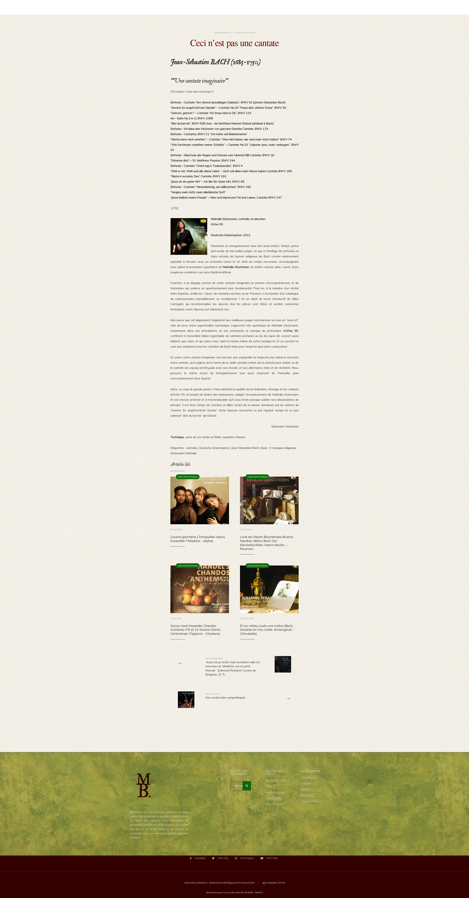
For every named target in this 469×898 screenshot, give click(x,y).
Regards (306, 789)
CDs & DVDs (240, 33)
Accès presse (273, 798)
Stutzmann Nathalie (183, 453)
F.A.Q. (269, 786)
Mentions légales (275, 792)
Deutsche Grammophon (214, 448)
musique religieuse (284, 448)
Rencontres (307, 795)
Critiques (250, 33)
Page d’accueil (309, 777)
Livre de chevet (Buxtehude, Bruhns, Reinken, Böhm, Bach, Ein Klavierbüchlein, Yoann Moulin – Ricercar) (266, 543)
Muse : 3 (265, 448)
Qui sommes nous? (274, 883)
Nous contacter (274, 804)
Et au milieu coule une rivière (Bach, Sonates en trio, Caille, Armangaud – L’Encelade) (267, 630)
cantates (192, 448)
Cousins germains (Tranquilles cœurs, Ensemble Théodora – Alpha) (197, 539)
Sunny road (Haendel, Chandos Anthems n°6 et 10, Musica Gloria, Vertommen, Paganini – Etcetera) (195, 630)
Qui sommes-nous (276, 780)
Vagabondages (309, 801)
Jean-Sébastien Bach (245, 448)
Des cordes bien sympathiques (225, 696)
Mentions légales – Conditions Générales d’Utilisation (219, 883)
